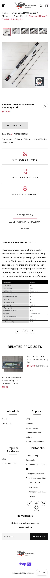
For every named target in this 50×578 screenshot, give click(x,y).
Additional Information (25, 221)
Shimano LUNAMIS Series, (35, 139)
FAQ (28, 419)
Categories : (8, 139)
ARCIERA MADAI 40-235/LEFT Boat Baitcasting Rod (37, 359)
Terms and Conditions (35, 441)
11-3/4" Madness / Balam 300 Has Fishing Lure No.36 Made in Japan (11, 380)
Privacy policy (32, 428)
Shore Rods (19, 16)
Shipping (29, 423)
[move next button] (2, 371)
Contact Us (6, 423)
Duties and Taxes (9, 463)
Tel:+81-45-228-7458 (38, 464)
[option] (6, 32)
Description (25, 215)
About (4, 419)
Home (5, 13)
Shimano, (19, 139)
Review (25, 228)
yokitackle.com (32, 573)
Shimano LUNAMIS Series (24, 13)
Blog (4, 459)
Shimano (6, 16)
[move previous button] (48, 371)
